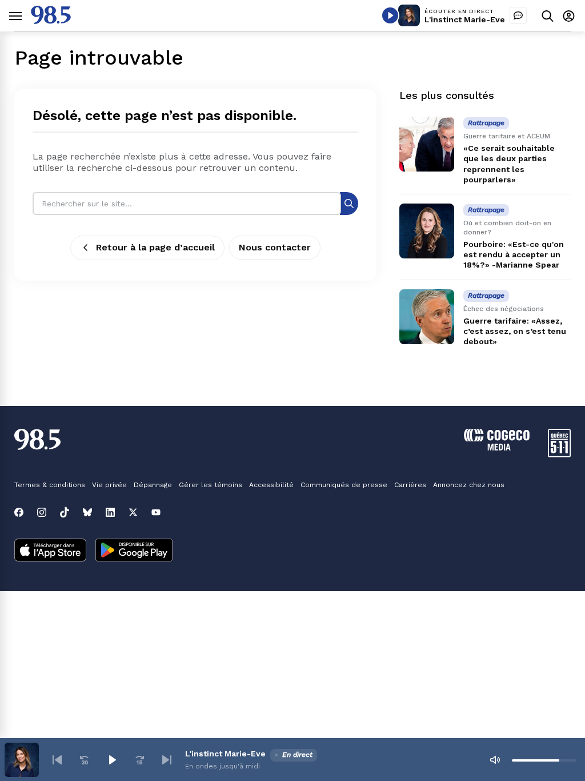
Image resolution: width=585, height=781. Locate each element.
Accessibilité (271, 485)
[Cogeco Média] (497, 447)
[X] (133, 512)
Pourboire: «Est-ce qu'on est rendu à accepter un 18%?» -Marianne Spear (513, 254)
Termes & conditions (49, 485)
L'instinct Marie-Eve (464, 19)
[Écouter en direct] (390, 15)
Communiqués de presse (343, 485)
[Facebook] (18, 512)
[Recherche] (349, 203)
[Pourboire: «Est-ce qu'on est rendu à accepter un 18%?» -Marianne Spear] (426, 231)
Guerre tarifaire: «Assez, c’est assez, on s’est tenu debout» (514, 331)
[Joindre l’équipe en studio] (518, 15)
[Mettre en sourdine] (495, 760)
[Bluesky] (87, 512)
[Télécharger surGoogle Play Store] (134, 551)
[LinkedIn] (110, 512)
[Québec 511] (559, 454)
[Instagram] (41, 512)
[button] (57, 759)
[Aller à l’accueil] (51, 20)
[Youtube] (156, 512)
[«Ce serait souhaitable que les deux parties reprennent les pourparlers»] (426, 144)
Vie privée (109, 485)
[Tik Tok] (64, 512)
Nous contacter (275, 247)
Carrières (410, 485)
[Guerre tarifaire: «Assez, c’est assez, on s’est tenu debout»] (426, 316)
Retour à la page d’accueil (155, 247)
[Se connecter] (569, 15)
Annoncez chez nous (468, 485)
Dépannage (153, 485)
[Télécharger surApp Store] (50, 551)
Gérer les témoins (210, 485)
